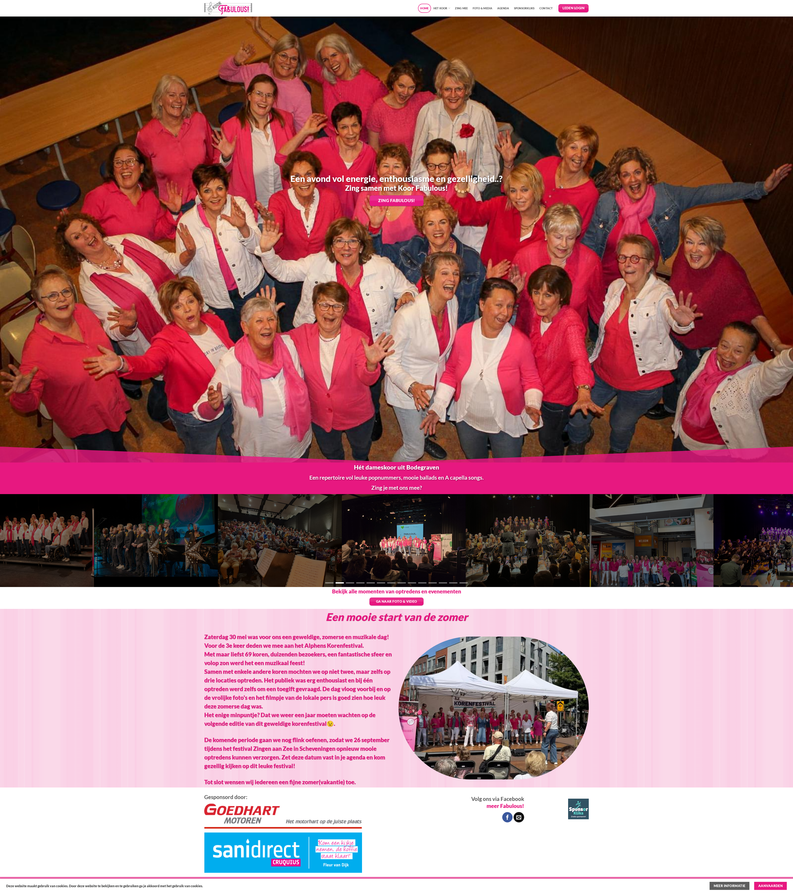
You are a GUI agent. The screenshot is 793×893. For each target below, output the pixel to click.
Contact (546, 8)
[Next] (772, 540)
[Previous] (21, 540)
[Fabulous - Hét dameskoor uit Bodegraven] (228, 8)
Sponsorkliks (524, 8)
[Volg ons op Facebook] (507, 817)
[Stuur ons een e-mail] (519, 817)
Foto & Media (483, 8)
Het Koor (440, 8)
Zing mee (461, 8)
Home (424, 8)
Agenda (503, 8)
